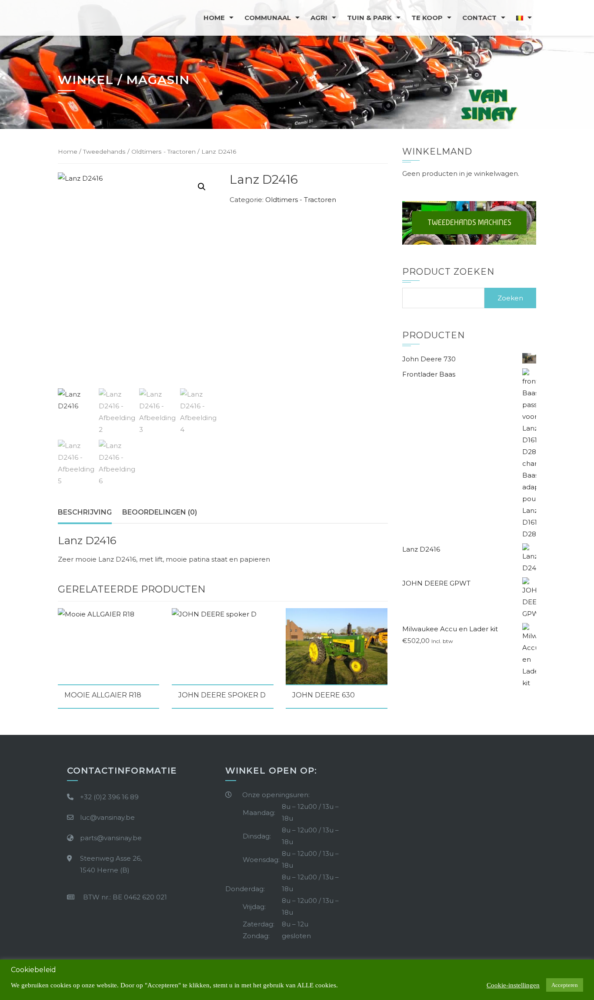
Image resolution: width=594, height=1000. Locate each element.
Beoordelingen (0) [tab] (159, 512)
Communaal (267, 17)
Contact (479, 17)
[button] (202, 187)
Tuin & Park (369, 17)
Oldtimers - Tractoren (163, 151)
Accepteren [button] (564, 985)
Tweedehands (104, 151)
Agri (318, 17)
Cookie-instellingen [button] (513, 985)
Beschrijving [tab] (85, 512)
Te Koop (427, 17)
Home (214, 17)
